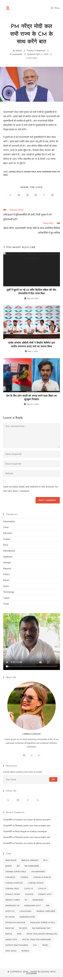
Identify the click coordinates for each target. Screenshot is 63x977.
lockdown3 (26, 911)
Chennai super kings (15, 871)
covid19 (42, 888)
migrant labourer (46, 911)
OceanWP (7, 819)
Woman (25, 951)
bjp (18, 866)
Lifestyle (7, 562)
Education (7, 533)
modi (39, 172)
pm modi (23, 928)
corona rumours (14, 883)
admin (19, 50)
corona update (16, 172)
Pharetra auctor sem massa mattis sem (32, 825)
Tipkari (6, 598)
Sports (6, 586)
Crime (6, 527)
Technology (8, 592)
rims (19, 934)
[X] (39, 755)
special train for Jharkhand (36, 939)
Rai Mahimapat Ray (41, 928)
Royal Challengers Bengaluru (42, 934)
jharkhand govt (32, 905)
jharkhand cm (12, 905)
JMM (47, 905)
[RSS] (37, 800)
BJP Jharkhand (32, 866)
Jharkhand (7, 556)
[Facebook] (24, 755)
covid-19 (28, 888)
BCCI (45, 860)
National (41, 50)
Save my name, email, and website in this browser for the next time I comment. (30, 488)
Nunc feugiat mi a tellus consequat (31, 831)
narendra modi (49, 172)
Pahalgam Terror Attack (42, 922)
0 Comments (16, 54)
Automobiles (9, 521)
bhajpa (8, 866)
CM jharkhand (38, 871)
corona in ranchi (42, 877)
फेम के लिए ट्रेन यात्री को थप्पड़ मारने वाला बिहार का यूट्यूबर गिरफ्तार (31, 398)
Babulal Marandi (29, 860)
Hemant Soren (12, 900)
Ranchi (6, 580)
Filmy (5, 545)
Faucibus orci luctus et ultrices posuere (32, 819)
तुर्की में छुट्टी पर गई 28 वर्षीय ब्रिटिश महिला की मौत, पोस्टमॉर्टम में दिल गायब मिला (32, 292)
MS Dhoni (10, 917)
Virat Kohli (10, 951)
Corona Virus (30, 172)
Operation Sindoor (15, 922)
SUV (35, 945)
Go (53, 779)
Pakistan (9, 928)
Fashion (6, 539)
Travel (6, 603)
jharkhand (38, 900)
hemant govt (45, 894)
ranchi (8, 934)
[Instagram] (31, 755)
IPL (26, 900)
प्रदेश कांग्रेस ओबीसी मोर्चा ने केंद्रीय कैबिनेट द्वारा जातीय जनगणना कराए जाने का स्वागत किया (31, 345)
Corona (24, 877)
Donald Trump (12, 894)
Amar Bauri (10, 860)
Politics (6, 574)
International (9, 550)
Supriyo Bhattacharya (16, 945)
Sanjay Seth (11, 939)
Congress (10, 877)
